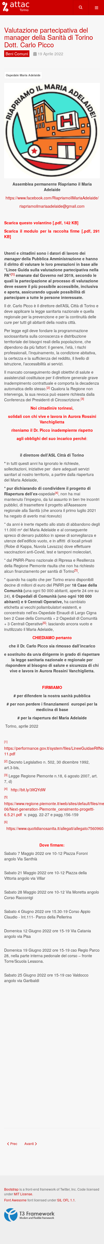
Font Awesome (15, 1200)
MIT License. (23, 1193)
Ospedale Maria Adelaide (23, 75)
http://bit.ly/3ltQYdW (28, 789)
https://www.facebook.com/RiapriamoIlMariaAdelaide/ (52, 198)
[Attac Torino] (14, 7)
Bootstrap (11, 1189)
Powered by (29, 1215)
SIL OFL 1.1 (66, 1200)
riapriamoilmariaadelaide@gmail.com (52, 206)
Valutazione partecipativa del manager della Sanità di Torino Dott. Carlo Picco (48, 37)
